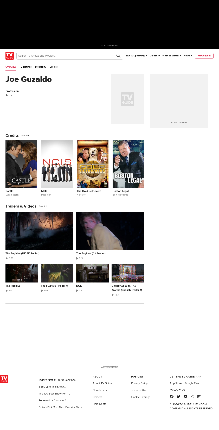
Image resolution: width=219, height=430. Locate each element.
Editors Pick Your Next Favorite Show (60, 407)
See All (25, 135)
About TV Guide (102, 383)
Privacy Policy (139, 383)
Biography (40, 66)
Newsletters (100, 390)
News (187, 55)
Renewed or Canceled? (52, 400)
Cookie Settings (140, 397)
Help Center (100, 404)
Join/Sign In (204, 55)
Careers (97, 397)
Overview (10, 66)
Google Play (192, 383)
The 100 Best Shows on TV (54, 393)
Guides (153, 55)
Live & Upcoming (135, 55)
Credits (54, 66)
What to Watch (170, 55)
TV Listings (25, 66)
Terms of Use (139, 390)
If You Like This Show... (52, 386)
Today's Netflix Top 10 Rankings (56, 380)
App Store (176, 383)
